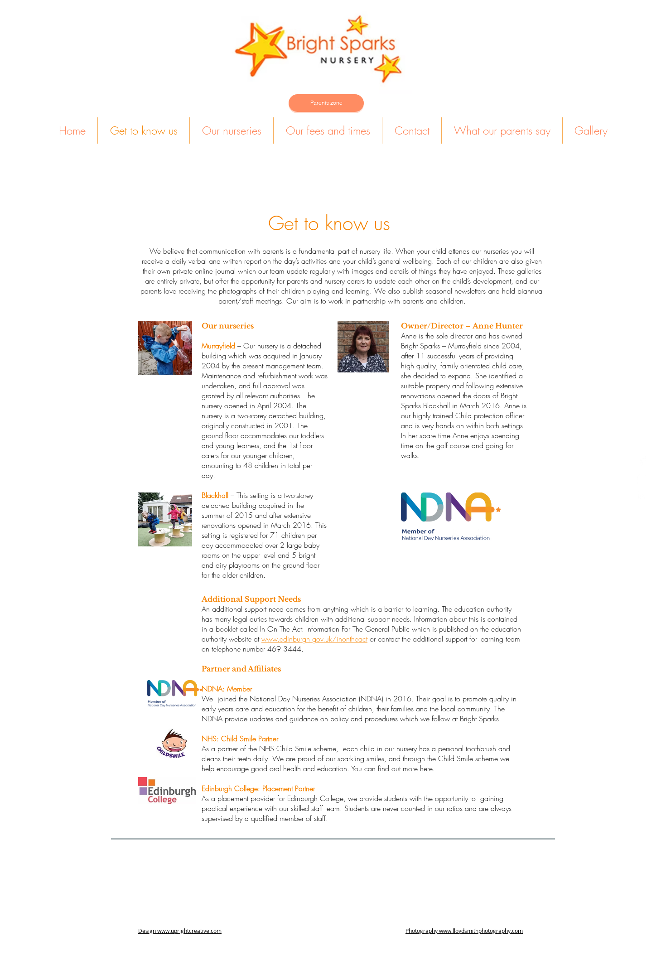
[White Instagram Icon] (642, 496)
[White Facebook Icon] (642, 460)
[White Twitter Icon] (642, 478)
